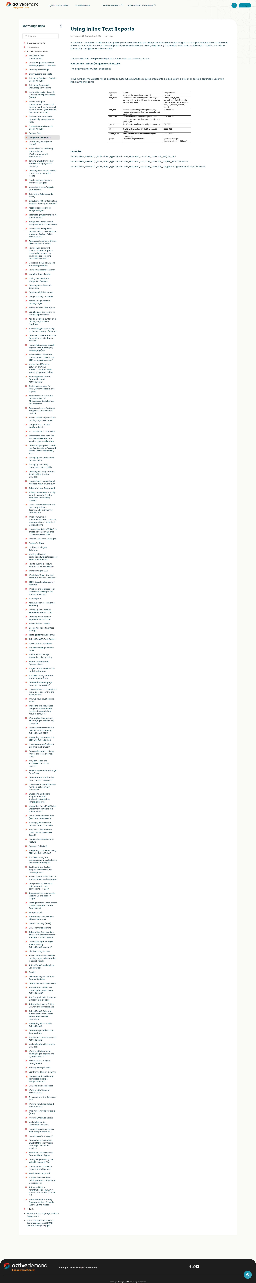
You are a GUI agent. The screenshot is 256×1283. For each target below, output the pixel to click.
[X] (193, 1267)
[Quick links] (22, 5)
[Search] (234, 5)
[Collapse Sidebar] (61, 627)
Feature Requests (111, 5)
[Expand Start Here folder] (24, 47)
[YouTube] (197, 1267)
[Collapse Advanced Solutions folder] (24, 51)
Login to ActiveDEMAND (58, 5)
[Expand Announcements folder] (24, 43)
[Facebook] (190, 1267)
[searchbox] (40, 36)
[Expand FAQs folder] (24, 1209)
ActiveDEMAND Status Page (140, 5)
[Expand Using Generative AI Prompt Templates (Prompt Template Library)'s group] (27, 1076)
